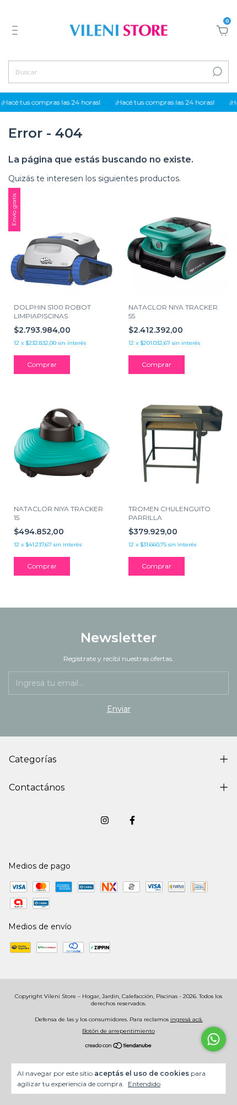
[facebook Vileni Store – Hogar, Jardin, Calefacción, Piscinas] (132, 820)
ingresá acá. (186, 1019)
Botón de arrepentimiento (118, 1030)
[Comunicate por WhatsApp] (213, 1039)
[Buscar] (216, 71)
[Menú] (16, 31)
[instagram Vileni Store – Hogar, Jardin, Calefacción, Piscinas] (104, 820)
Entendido (144, 1084)
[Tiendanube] (118, 1047)
